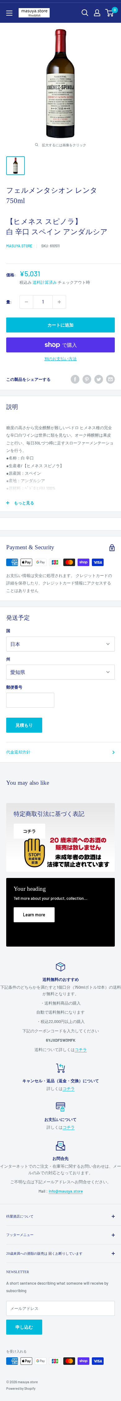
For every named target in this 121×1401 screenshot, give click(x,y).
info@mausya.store (66, 1191)
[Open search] (85, 12)
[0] (110, 13)
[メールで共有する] (110, 379)
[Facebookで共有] (75, 379)
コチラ (81, 1049)
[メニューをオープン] (9, 13)
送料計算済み (45, 282)
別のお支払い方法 (60, 358)
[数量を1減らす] (26, 301)
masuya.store (19, 246)
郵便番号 (14, 687)
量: (9, 301)
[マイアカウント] (97, 12)
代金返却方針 (18, 751)
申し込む (24, 1327)
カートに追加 (60, 324)
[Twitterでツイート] (98, 379)
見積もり (24, 725)
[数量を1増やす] (59, 301)
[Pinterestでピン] (87, 379)
